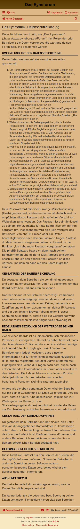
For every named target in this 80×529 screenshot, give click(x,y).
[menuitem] (11, 12)
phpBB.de (54, 521)
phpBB (29, 517)
